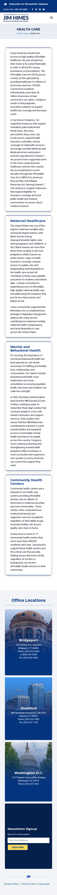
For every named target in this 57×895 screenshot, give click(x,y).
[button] (32, 9)
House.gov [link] (44, 884)
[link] (5, 4)
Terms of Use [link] (28, 884)
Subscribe (18, 847)
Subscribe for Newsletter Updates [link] (28, 4)
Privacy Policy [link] (11, 884)
